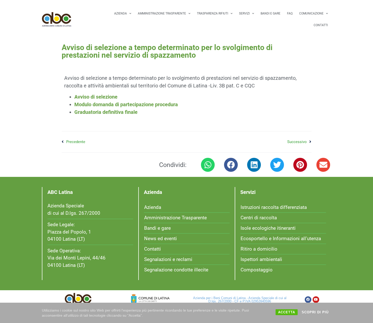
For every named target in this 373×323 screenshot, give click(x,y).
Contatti (321, 25)
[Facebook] (308, 299)
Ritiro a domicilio (259, 249)
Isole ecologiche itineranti (268, 228)
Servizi (244, 13)
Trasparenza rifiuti (212, 13)
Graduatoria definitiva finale (106, 112)
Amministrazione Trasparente (162, 13)
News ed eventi (160, 238)
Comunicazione (311, 13)
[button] (208, 165)
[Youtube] (316, 299)
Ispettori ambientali (261, 259)
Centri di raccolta (259, 218)
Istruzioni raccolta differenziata (274, 207)
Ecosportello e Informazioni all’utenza (281, 238)
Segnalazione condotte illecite (176, 270)
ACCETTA (286, 312)
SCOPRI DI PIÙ (315, 312)
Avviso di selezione (95, 97)
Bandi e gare (270, 13)
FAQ (290, 13)
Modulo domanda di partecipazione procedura (126, 104)
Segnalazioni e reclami (168, 259)
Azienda (120, 13)
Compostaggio (257, 270)
